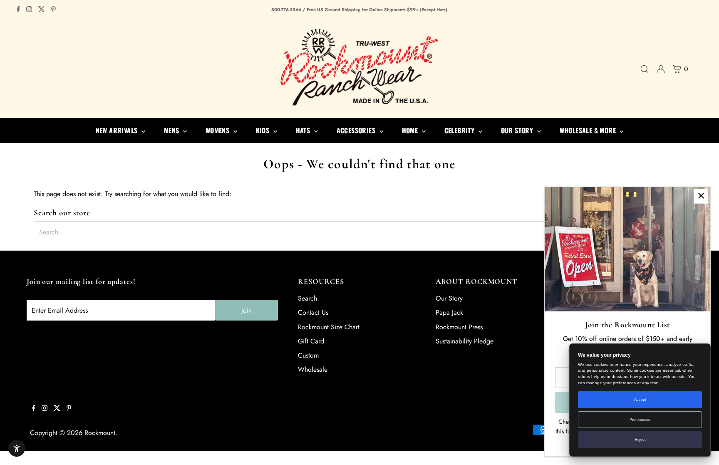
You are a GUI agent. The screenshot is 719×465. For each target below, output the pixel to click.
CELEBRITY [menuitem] (460, 130)
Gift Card (311, 341)
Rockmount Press (459, 327)
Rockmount (99, 433)
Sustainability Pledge (464, 341)
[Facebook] (18, 10)
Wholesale (312, 369)
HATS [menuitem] (304, 130)
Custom (308, 355)
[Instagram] (29, 10)
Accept (640, 400)
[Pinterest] (53, 10)
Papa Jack (449, 312)
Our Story (449, 298)
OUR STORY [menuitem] (518, 130)
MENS (172, 130)
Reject (640, 440)
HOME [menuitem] (411, 130)
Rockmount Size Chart (329, 327)
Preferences (640, 420)
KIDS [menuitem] (263, 130)
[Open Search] (645, 69)
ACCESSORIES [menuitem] (357, 130)
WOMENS (218, 130)
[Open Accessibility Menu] (16, 448)
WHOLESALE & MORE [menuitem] (589, 130)
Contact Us (313, 312)
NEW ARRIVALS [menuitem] (117, 130)
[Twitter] (41, 10)
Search (307, 298)
